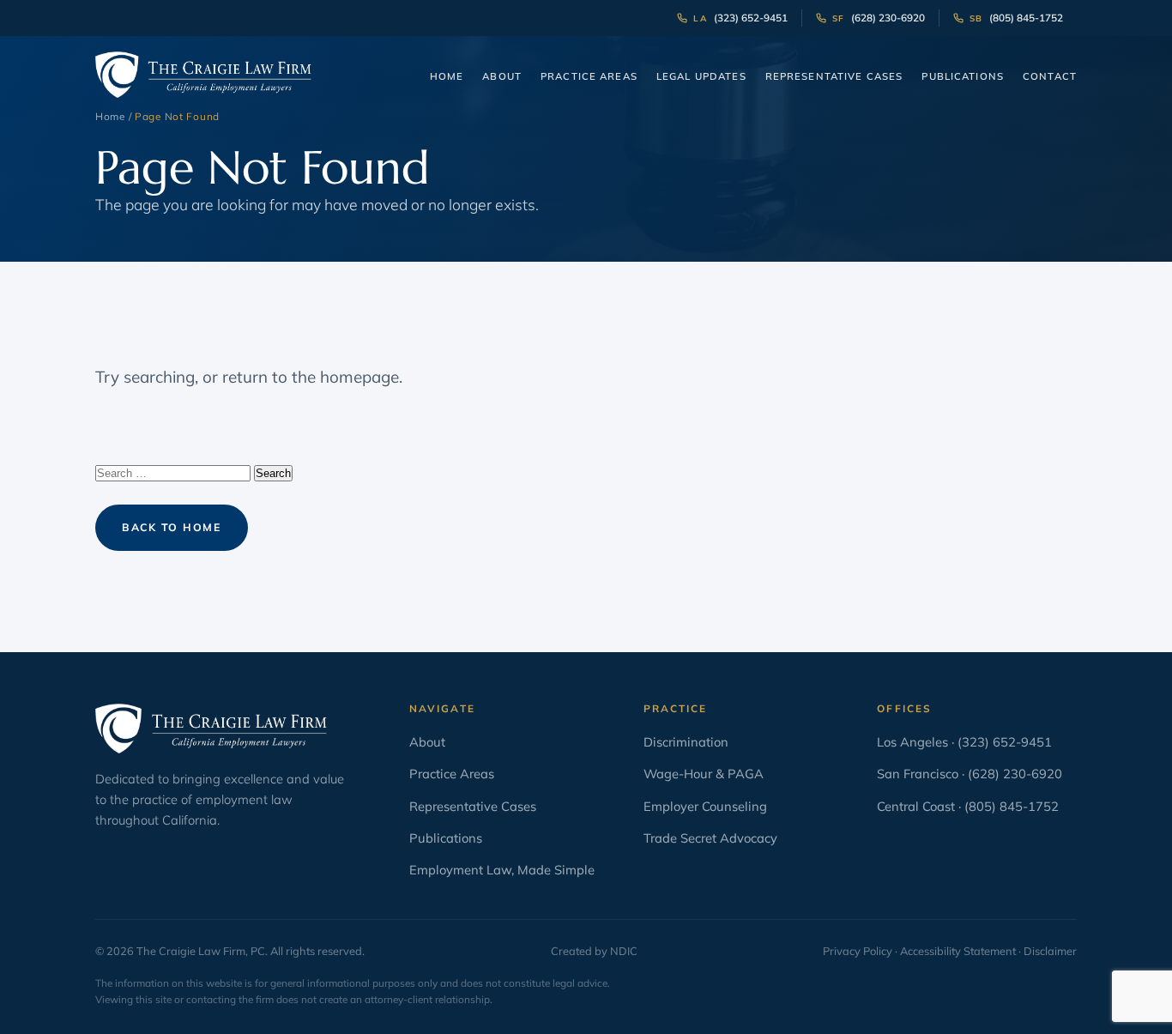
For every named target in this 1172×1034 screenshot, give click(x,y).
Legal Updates (701, 76)
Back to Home (171, 527)
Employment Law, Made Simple (502, 870)
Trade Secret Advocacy (710, 838)
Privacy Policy (857, 951)
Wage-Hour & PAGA (703, 773)
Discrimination (685, 742)
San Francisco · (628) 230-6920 (969, 773)
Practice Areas (589, 76)
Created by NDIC (594, 951)
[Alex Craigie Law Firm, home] (203, 74)
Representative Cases (834, 76)
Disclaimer (1050, 951)
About (502, 76)
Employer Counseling (705, 806)
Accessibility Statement (958, 951)
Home (447, 76)
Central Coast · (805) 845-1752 (968, 806)
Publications (962, 76)
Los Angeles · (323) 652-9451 (964, 742)
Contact (1050, 76)
